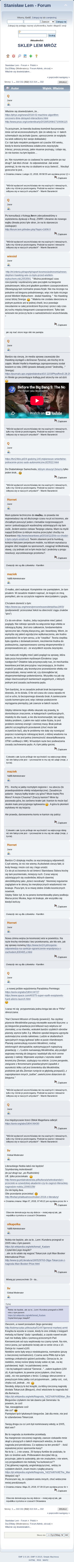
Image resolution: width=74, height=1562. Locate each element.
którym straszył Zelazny (50, 469)
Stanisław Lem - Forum (27, 5)
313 (31, 82)
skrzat (47, 68)
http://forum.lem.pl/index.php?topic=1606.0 (28, 229)
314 (35, 82)
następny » (64, 77)
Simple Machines (51, 1557)
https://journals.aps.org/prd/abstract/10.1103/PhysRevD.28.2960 (39, 373)
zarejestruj (51, 17)
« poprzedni (52, 77)
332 (42, 82)
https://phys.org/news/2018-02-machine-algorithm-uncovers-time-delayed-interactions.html (32, 117)
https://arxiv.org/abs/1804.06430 (22, 1123)
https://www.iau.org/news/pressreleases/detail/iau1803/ (34, 607)
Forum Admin (36, 68)
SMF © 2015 (36, 1557)
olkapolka (13, 1224)
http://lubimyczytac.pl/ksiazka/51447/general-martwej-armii (36, 1327)
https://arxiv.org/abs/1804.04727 (22, 992)
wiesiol (12, 256)
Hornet (12, 499)
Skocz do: (41, 1535)
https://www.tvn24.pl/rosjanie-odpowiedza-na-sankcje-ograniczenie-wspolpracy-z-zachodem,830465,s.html (33, 949)
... (15, 82)
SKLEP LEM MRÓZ (37, 45)
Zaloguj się (37, 17)
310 (18, 82)
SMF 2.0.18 (23, 1557)
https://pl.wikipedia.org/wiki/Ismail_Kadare (27, 1246)
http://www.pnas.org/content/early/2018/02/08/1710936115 (36, 121)
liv (8, 1150)
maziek (12, 574)
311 (21, 82)
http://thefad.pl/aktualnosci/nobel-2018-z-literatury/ (32, 1197)
